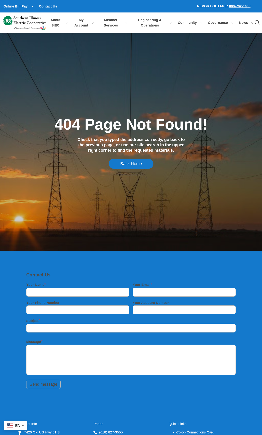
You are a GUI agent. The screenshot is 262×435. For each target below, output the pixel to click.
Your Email (142, 285)
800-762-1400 (239, 6)
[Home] (24, 22)
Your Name (35, 285)
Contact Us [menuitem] (48, 6)
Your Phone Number (42, 303)
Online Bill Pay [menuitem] (14, 7)
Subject (32, 321)
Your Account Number (151, 303)
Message (33, 342)
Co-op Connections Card (195, 432)
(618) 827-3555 (111, 432)
